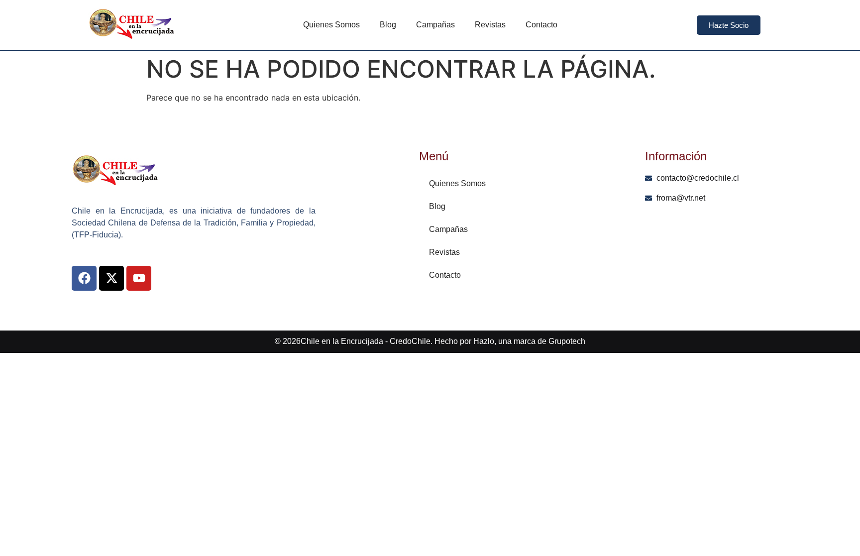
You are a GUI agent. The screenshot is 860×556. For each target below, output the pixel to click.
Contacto (541, 24)
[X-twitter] (111, 278)
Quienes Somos (331, 24)
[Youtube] (138, 278)
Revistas (490, 24)
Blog (388, 24)
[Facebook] (84, 278)
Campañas (435, 24)
